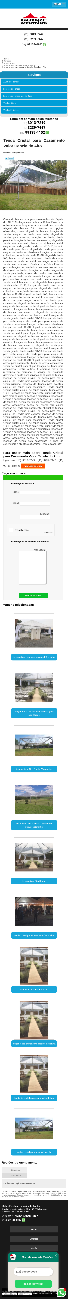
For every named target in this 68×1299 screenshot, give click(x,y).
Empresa (34, 1239)
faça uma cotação (33, 466)
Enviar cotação (33, 595)
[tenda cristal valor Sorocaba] (34, 964)
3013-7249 (36, 34)
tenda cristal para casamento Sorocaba (34, 935)
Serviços (34, 74)
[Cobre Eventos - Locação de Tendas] (34, 18)
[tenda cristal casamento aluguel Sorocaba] (34, 632)
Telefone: (45, 514)
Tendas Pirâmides (11, 110)
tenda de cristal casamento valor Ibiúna (34, 1098)
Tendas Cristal (9, 103)
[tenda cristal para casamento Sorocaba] (34, 910)
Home (34, 1229)
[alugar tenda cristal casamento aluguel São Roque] (34, 686)
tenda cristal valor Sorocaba (34, 989)
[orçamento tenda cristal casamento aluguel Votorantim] (34, 798)
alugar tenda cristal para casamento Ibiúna (34, 1043)
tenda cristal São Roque (34, 881)
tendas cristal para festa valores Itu (34, 1152)
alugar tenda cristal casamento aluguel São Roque (34, 713)
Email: (16, 503)
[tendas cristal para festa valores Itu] (34, 1127)
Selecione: (16, 1170)
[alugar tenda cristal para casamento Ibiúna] (34, 1019)
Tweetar (9, 158)
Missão (34, 1248)
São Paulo (16, 1175)
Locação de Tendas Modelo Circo (17, 96)
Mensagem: (40, 550)
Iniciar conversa (33, 1283)
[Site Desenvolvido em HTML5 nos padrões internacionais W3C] (25, 1294)
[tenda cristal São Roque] (34, 856)
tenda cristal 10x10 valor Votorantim (34, 769)
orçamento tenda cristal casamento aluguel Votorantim (34, 825)
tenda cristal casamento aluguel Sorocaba (34, 657)
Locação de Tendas (11, 89)
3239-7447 (36, 39)
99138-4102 (35, 44)
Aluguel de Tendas (11, 82)
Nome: (16, 492)
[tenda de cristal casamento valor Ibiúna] (34, 1073)
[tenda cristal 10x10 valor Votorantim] (34, 744)
